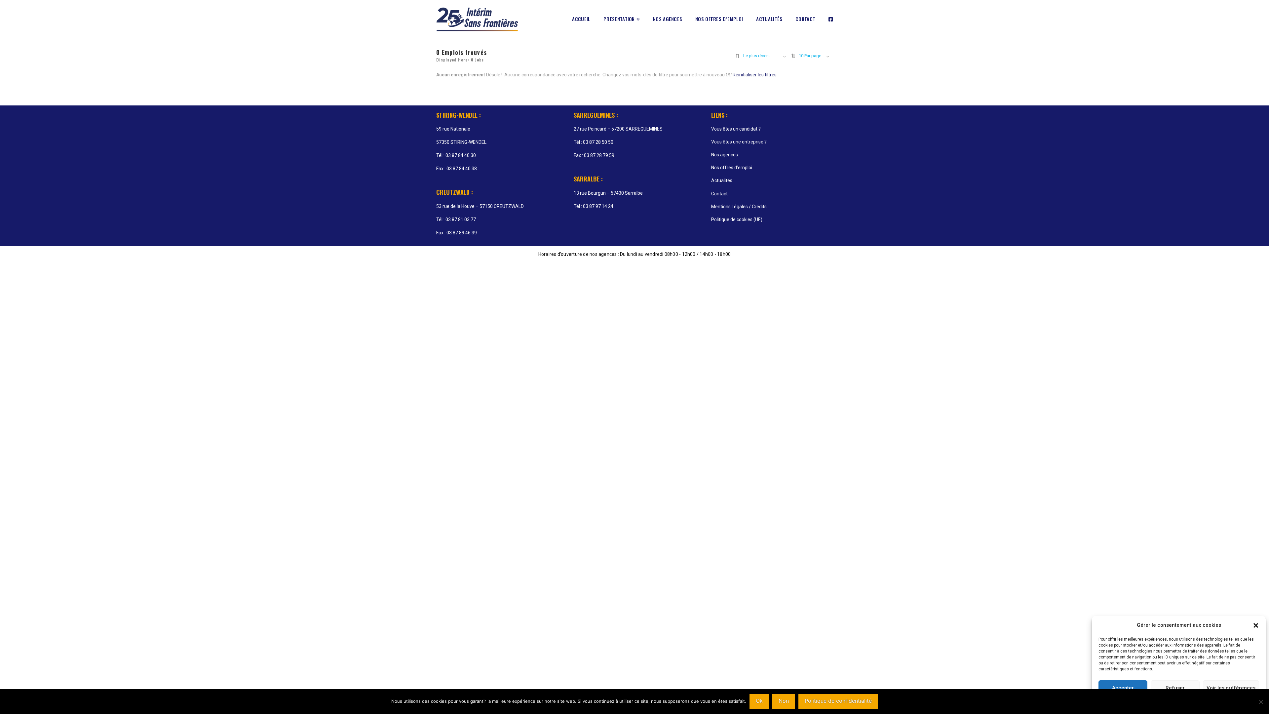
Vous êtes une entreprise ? (739, 141)
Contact (719, 193)
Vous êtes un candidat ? (736, 129)
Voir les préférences (1231, 688)
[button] (1255, 625)
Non (784, 700)
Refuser (1175, 688)
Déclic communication (796, 264)
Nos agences (724, 154)
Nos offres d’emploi (731, 167)
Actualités (721, 180)
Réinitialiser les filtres (755, 74)
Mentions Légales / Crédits (739, 206)
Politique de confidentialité (838, 700)
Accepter (1123, 688)
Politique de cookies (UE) (736, 219)
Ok (759, 700)
